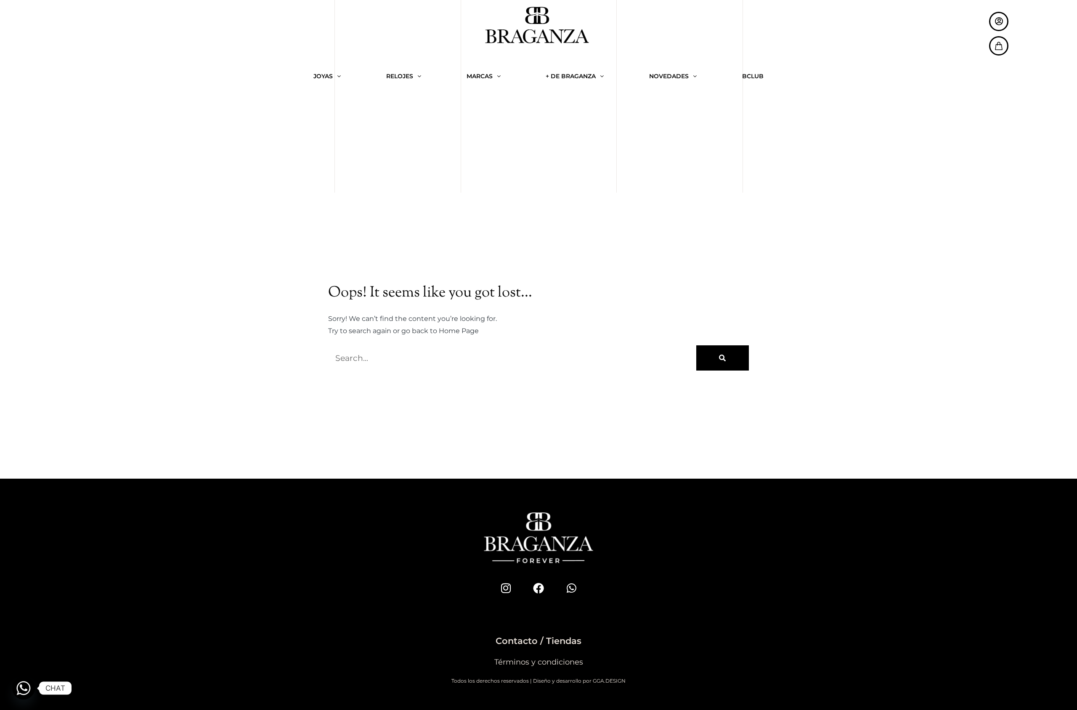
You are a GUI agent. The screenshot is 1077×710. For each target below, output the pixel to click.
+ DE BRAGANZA (571, 76)
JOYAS (323, 76)
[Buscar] (722, 358)
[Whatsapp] (571, 588)
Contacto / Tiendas (538, 641)
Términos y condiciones (538, 662)
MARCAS (480, 76)
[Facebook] (538, 588)
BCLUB (753, 76)
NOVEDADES (669, 76)
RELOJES (399, 76)
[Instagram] (505, 588)
